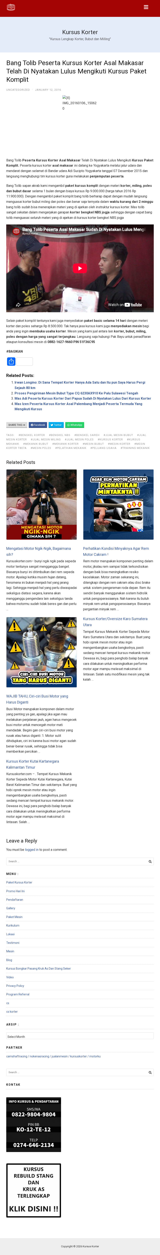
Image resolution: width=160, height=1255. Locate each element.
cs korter (12, 1011)
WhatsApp (76, 425)
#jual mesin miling (46, 439)
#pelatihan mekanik (70, 448)
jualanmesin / (61, 1056)
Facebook (39, 425)
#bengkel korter (32, 435)
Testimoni (12, 942)
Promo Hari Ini (15, 891)
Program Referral (17, 994)
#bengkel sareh (87, 435)
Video (10, 977)
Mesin (10, 951)
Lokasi (10, 934)
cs (7, 1003)
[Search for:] (80, 861)
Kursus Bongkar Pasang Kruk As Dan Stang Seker (38, 968)
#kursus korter (110, 439)
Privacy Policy (15, 985)
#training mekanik (135, 448)
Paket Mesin (14, 917)
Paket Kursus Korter (19, 882)
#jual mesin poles (79, 439)
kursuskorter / (79, 1056)
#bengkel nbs (59, 435)
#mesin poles (41, 448)
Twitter (57, 425)
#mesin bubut (93, 443)
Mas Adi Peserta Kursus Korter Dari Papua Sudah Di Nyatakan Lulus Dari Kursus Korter (83, 398)
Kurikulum (12, 925)
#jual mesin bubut (118, 435)
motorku (95, 1056)
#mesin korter (119, 443)
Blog (9, 960)
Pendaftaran (14, 899)
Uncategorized (18, 89)
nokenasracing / (41, 1056)
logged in (32, 850)
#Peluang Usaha (103, 448)
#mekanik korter (65, 443)
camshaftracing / (18, 1056)
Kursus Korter (80, 32)
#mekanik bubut (35, 443)
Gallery (10, 908)
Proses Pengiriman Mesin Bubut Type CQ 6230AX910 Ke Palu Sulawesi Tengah (76, 393)
